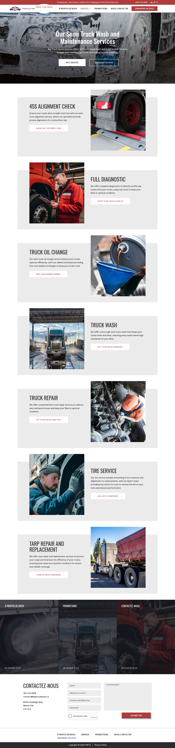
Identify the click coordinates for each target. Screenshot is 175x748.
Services (84, 9)
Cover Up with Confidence (48, 575)
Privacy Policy (101, 745)
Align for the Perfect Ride (48, 128)
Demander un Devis (144, 8)
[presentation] (82, 716)
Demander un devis (104, 62)
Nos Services (72, 62)
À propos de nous (68, 9)
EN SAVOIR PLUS (13, 668)
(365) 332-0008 (141, 2)
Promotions (100, 9)
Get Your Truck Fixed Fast (48, 419)
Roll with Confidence (108, 496)
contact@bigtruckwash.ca (36, 696)
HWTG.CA (95, 2)
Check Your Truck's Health (110, 201)
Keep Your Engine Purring (48, 274)
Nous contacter (119, 9)
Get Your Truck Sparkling (110, 347)
